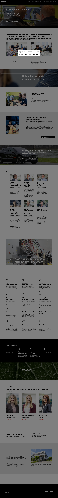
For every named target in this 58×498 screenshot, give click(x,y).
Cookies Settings (35, 54)
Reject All (21, 54)
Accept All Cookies (28, 54)
